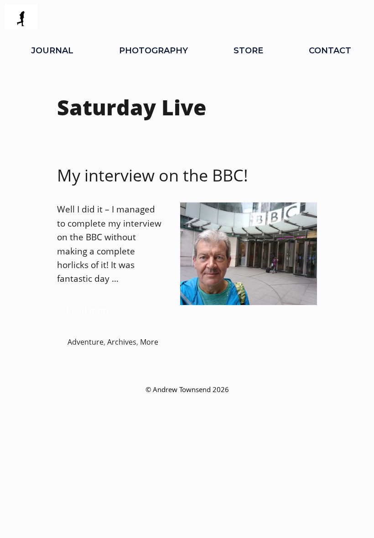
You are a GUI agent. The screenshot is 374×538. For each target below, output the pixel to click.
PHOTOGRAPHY (153, 51)
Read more (88, 310)
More (149, 342)
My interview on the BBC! (152, 175)
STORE (248, 51)
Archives (121, 342)
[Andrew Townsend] (21, 17)
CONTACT (330, 51)
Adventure (86, 342)
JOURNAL (52, 51)
